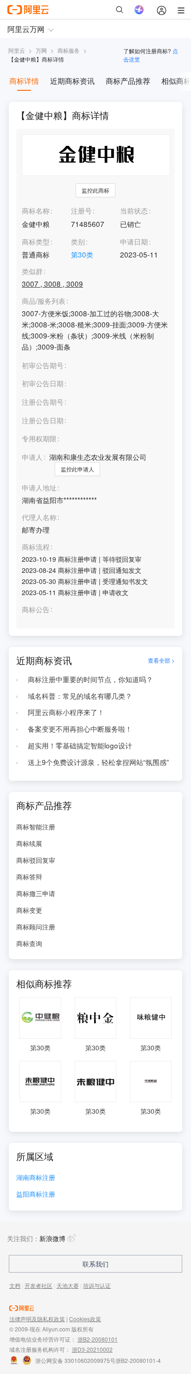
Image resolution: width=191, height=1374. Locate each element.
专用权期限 (39, 438)
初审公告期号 (43, 365)
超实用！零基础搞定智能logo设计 (80, 745)
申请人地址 (39, 487)
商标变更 (29, 910)
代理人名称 (39, 517)
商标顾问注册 (35, 926)
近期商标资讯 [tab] (72, 80)
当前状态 (134, 210)
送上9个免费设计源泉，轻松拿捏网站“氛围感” (98, 762)
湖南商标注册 (35, 1177)
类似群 (32, 271)
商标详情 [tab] (24, 80)
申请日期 (134, 241)
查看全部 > (161, 660)
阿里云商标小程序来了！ (66, 712)
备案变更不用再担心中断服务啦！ (80, 728)
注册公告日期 (43, 420)
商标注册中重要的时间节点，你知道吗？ (90, 679)
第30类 (82, 254)
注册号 (81, 210)
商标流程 (36, 547)
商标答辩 (29, 876)
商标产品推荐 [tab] (128, 80)
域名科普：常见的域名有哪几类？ (80, 695)
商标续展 (29, 843)
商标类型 (36, 241)
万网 (41, 50)
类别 (78, 241)
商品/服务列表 (43, 301)
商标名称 (36, 210)
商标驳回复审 (35, 860)
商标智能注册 (35, 826)
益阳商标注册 (35, 1194)
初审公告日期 (43, 383)
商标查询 (29, 943)
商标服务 (68, 50)
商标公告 (36, 609)
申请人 (32, 457)
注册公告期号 (43, 401)
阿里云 (16, 50)
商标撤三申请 (35, 893)
